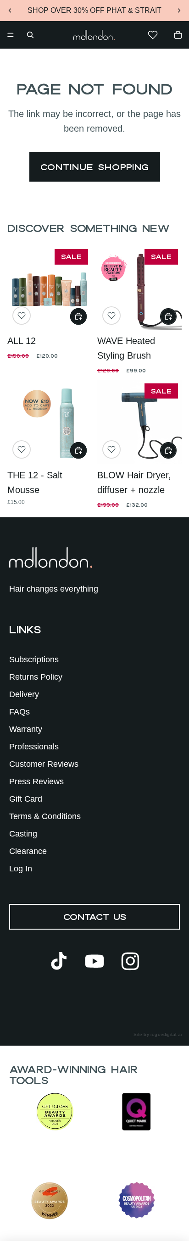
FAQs (19, 711)
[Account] (127, 35)
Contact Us (94, 917)
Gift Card (25, 798)
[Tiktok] (59, 961)
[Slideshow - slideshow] (49, 287)
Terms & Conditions (45, 816)
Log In (20, 868)
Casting (23, 833)
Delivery (24, 694)
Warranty (25, 729)
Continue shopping (94, 167)
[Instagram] (130, 961)
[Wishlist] (153, 35)
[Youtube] (94, 961)
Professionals (34, 746)
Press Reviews (36, 781)
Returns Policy (35, 676)
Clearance (28, 851)
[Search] (30, 35)
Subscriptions (34, 659)
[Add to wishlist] (21, 315)
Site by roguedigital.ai (157, 1034)
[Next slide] (179, 10)
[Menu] (10, 34)
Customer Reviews (43, 764)
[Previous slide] (10, 10)
